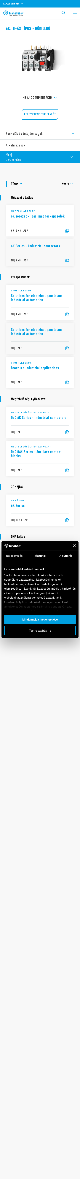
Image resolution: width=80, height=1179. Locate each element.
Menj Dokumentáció (37, 97)
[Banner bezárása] (74, 545)
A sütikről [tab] (65, 555)
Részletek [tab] (40, 555)
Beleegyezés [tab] (14, 555)
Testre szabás (38, 630)
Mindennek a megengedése (40, 619)
